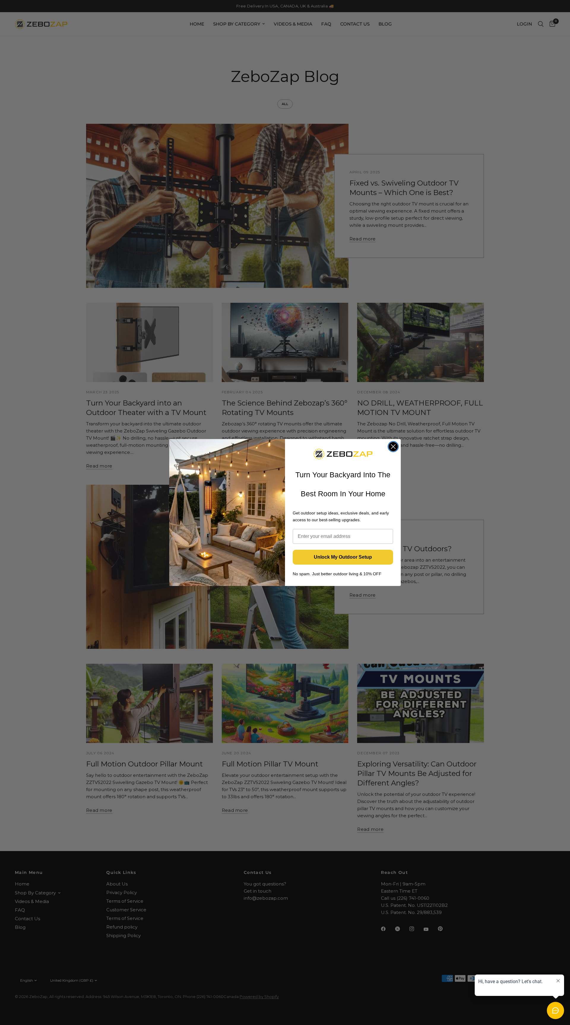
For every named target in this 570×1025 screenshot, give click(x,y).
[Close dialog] (393, 446)
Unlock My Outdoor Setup (343, 557)
